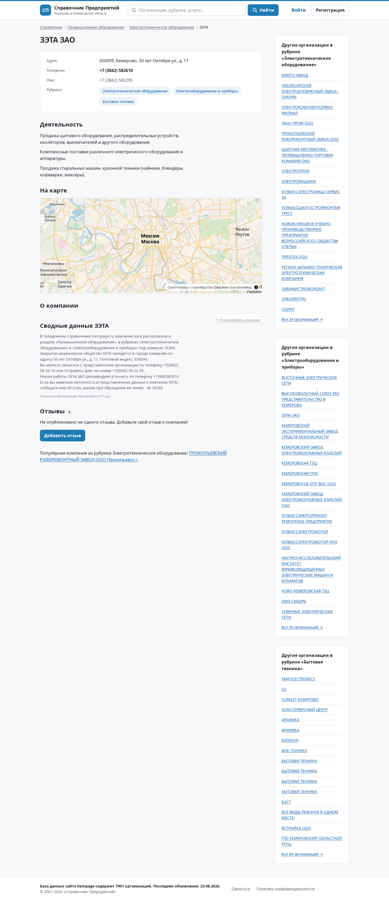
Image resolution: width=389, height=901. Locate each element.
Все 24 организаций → (302, 319)
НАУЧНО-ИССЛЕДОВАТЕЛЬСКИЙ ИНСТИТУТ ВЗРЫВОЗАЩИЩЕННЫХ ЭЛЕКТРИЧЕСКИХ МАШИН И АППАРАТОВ (311, 569)
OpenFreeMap (178, 287)
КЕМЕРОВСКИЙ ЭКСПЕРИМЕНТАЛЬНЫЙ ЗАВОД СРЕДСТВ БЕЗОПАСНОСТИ (310, 431)
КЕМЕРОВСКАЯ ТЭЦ (299, 462)
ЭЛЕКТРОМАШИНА (299, 181)
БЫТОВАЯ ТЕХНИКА (299, 760)
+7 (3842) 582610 (116, 70)
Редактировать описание (238, 320)
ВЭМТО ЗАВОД (295, 75)
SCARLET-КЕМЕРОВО (300, 699)
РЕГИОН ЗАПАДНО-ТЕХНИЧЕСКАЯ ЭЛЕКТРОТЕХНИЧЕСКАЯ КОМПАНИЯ (312, 273)
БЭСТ (286, 801)
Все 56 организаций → (302, 627)
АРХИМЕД (290, 719)
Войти (299, 10)
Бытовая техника (118, 101)
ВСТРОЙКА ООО (296, 828)
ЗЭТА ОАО (291, 415)
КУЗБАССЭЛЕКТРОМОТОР (305, 531)
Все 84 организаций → (302, 854)
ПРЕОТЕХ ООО (294, 256)
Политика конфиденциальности (285, 888)
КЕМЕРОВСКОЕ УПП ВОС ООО (309, 483)
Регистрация (330, 10)
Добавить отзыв (62, 435)
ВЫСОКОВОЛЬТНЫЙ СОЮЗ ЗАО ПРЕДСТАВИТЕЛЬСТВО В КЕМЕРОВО (311, 399)
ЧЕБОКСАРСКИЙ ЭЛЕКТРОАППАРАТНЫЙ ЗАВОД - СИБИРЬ (310, 91)
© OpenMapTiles (201, 287)
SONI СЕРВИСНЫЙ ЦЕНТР (305, 709)
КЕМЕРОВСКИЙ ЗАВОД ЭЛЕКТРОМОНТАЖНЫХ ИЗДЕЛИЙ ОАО (312, 499)
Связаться (241, 888)
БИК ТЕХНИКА (294, 750)
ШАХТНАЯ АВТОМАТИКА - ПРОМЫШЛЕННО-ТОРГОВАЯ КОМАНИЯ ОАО (307, 155)
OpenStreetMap (240, 287)
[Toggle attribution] (256, 287)
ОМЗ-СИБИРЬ (294, 601)
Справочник (51, 27)
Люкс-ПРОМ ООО (297, 122)
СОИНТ (288, 309)
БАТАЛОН (290, 740)
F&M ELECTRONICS (298, 678)
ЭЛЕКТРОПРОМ (295, 170)
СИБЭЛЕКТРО (294, 298)
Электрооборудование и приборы (207, 90)
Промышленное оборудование (96, 27)
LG (284, 689)
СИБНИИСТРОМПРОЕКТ (303, 288)
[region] (151, 245)
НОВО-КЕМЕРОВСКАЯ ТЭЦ (305, 590)
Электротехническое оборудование (161, 27)
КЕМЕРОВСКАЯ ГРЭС (300, 473)
